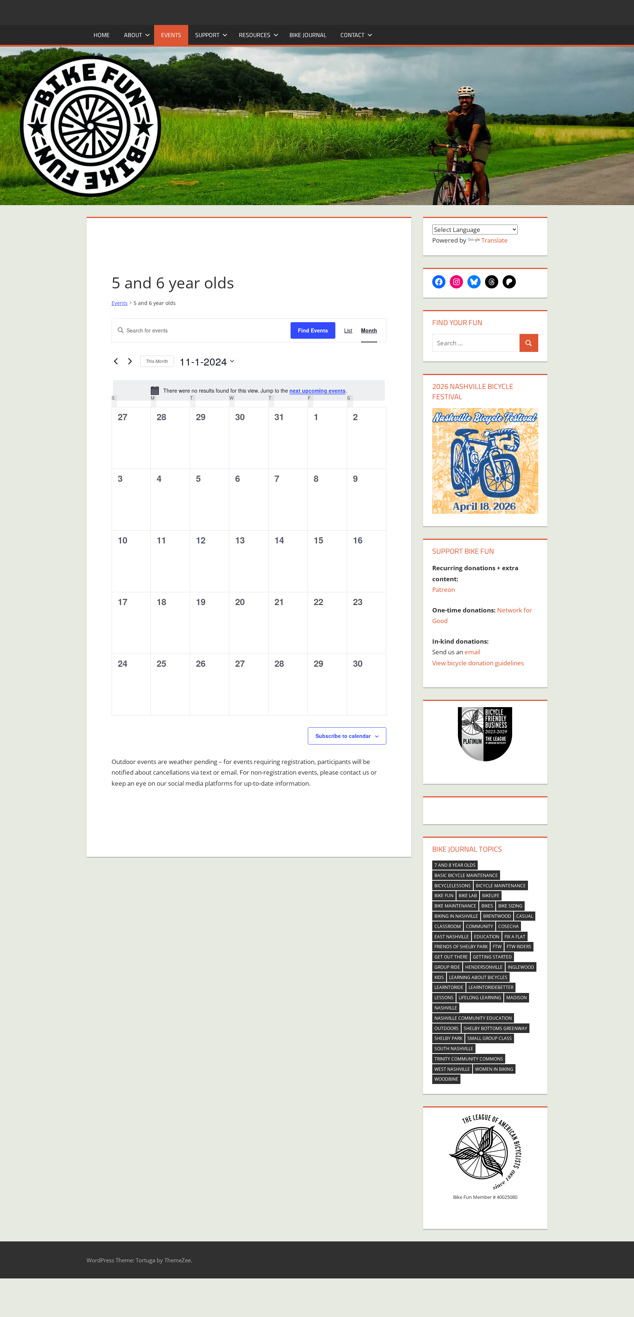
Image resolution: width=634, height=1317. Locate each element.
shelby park (448, 1038)
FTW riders (519, 946)
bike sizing (510, 906)
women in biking (494, 1069)
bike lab (468, 895)
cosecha (508, 926)
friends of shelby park (461, 946)
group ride (447, 967)
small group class (489, 1038)
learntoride (448, 987)
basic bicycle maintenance (466, 875)
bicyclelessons (452, 886)
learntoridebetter (491, 987)
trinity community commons (468, 1059)
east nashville (451, 937)
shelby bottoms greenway (495, 1028)
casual (524, 916)
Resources (254, 34)
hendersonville (484, 967)
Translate (494, 240)
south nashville (453, 1048)
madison (516, 997)
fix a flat (514, 937)
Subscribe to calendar (343, 735)
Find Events (313, 330)
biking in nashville (456, 916)
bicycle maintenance (501, 886)
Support (207, 34)
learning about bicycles (478, 977)
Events (171, 34)
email (472, 652)
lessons (443, 997)
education (486, 937)
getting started (492, 957)
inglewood (521, 967)
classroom (447, 926)
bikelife (490, 895)
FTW (497, 946)
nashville (445, 1008)
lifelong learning (480, 997)
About (133, 34)
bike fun (443, 895)
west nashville (452, 1069)
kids (439, 977)
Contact (352, 34)
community (479, 926)
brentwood (497, 916)
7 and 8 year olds (455, 865)
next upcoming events (317, 390)
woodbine (446, 1079)
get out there (451, 957)
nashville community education (473, 1018)
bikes (487, 906)
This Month (157, 361)
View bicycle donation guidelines (478, 663)
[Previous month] (116, 361)
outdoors (446, 1028)
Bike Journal (308, 34)
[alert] (249, 390)
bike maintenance (455, 906)
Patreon (443, 589)
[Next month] (130, 361)
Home (102, 34)
